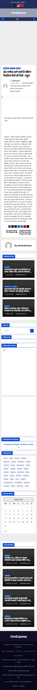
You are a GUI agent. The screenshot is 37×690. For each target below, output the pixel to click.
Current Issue (27, 651)
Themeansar (18, 647)
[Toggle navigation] (17, 19)
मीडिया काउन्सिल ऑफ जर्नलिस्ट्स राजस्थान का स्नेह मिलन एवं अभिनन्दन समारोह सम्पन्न (17, 310)
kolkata (20, 468)
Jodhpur (12, 468)
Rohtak (6, 479)
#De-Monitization (27, 83)
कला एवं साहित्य (18, 482)
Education (8, 286)
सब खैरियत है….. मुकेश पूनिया (18, 686)
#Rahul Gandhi (15, 91)
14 (23, 515)
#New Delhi (26, 86)
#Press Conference (16, 88)
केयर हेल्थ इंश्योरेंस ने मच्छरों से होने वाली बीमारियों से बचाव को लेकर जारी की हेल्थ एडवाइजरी (18, 580)
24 (5, 522)
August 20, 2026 (12, 583)
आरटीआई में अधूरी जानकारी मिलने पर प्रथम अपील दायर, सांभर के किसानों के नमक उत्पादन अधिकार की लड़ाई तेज (18, 271)
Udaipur (23, 479)
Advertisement (11, 651)
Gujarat (28, 461)
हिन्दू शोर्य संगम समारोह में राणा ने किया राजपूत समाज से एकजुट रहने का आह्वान (25, 232)
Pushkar (18, 475)
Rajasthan (26, 475)
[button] (31, 19)
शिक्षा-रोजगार (20, 486)
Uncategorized (8, 482)
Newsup (29, 644)
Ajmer (5, 458)
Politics (12, 68)
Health (13, 465)
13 (18, 515)
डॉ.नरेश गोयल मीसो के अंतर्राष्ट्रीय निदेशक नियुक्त (18, 671)
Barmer (17, 458)
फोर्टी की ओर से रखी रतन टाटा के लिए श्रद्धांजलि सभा (20, 681)
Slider (18, 68)
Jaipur (28, 465)
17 (5, 518)
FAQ (34, 651)
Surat (17, 479)
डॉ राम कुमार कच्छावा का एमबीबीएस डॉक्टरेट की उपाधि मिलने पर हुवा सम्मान (18, 666)
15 (27, 515)
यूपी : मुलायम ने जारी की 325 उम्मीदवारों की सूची (11, 231)
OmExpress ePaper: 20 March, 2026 (18, 444)
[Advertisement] (18, 40)
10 (5, 515)
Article (11, 458)
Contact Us (19, 651)
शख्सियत (13, 486)
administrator (16, 81)
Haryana (6, 465)
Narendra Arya (21, 274)
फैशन (6, 681)
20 (18, 518)
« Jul (5, 531)
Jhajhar (6, 468)
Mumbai (6, 472)
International (20, 465)
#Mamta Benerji (16, 86)
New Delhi (21, 472)
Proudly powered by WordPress (13, 644)
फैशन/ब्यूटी (6, 486)
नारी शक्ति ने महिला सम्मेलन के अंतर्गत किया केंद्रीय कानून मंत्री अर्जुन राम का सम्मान (18, 676)
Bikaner (24, 458)
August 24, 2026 (12, 563)
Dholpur (13, 461)
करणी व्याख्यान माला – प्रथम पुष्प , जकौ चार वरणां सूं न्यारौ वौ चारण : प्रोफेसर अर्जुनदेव (18, 661)
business (6, 461)
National (6, 68)
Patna (27, 472)
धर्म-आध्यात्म (27, 482)
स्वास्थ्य (27, 486)
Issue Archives (18, 655)
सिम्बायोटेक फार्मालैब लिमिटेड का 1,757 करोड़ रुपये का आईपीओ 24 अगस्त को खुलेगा (17, 620)
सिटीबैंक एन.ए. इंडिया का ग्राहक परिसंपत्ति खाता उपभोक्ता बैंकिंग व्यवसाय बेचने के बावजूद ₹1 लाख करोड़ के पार (18, 560)
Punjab (12, 475)
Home (3, 651)
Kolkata (26, 468)
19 (14, 518)
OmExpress (18, 12)
